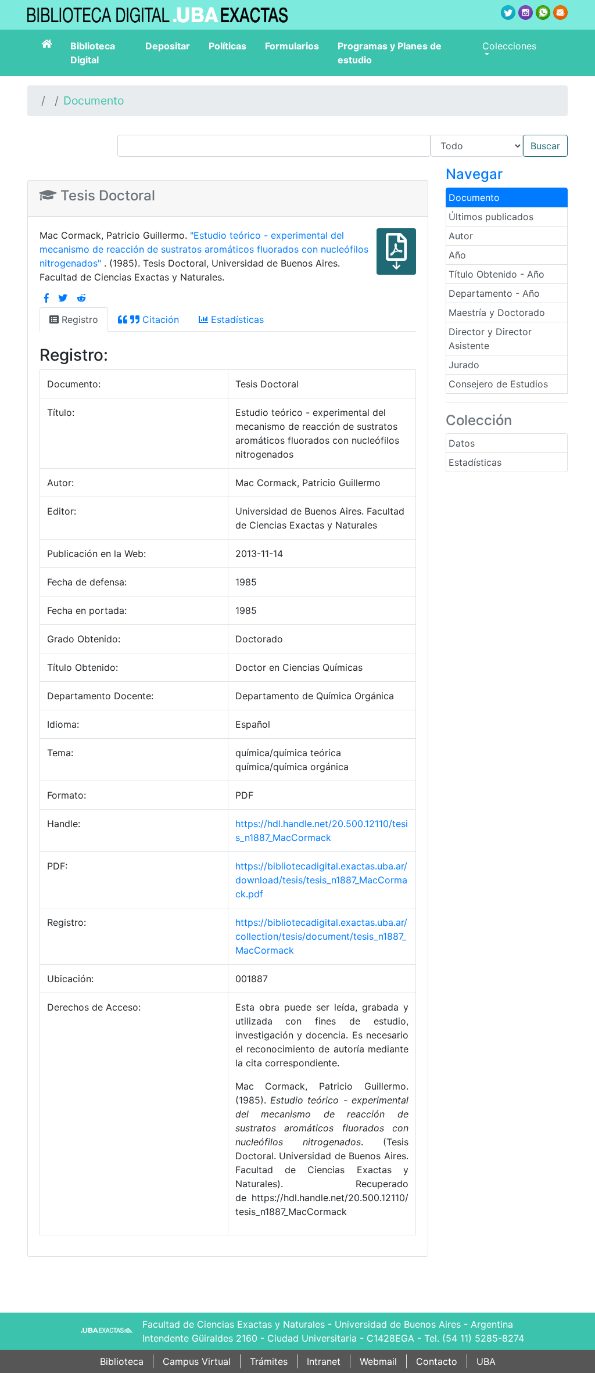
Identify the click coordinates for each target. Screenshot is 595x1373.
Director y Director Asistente (490, 338)
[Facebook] (46, 298)
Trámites (269, 1361)
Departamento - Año (494, 293)
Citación (159, 319)
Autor (461, 236)
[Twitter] (62, 298)
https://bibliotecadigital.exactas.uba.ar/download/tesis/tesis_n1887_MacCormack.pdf (321, 880)
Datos (462, 443)
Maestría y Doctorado (497, 312)
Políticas (227, 46)
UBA (486, 1361)
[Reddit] (81, 298)
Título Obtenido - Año (496, 274)
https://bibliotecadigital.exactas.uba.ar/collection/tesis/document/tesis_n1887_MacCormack (321, 936)
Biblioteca (122, 1361)
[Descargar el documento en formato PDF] (396, 259)
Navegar (474, 174)
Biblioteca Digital (92, 53)
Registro (78, 319)
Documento (93, 100)
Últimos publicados (491, 216)
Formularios (292, 46)
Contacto (436, 1361)
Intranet (323, 1361)
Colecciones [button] (509, 46)
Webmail (378, 1361)
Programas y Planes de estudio (390, 53)
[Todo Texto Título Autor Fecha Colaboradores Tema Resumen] (342, 146)
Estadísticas (475, 462)
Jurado (464, 365)
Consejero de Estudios (498, 384)
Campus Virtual (197, 1361)
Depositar (167, 46)
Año (457, 255)
